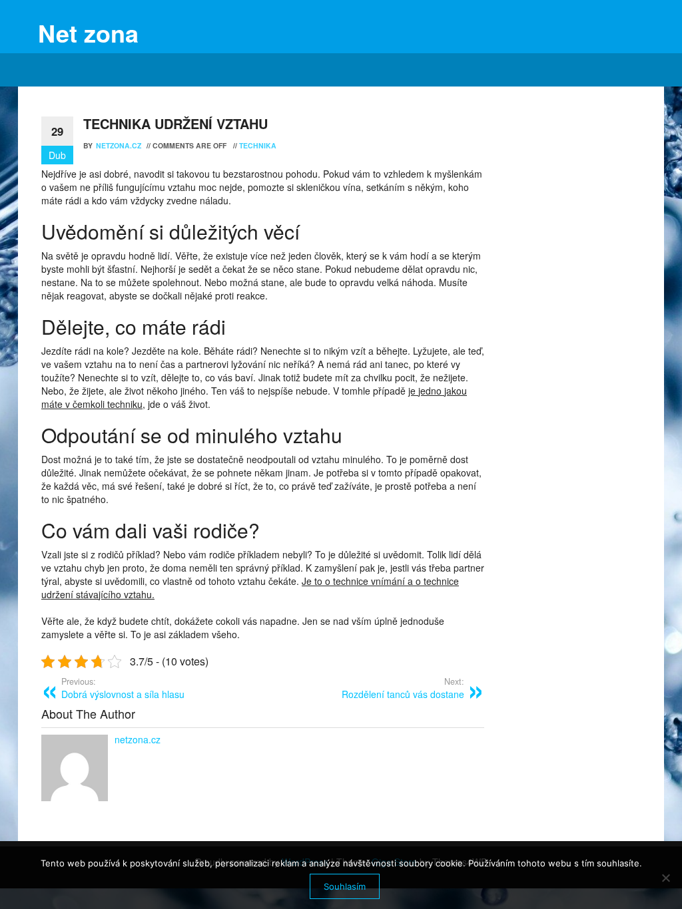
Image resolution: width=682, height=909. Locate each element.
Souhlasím (345, 886)
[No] (665, 877)
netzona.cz (119, 145)
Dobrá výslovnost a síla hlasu (122, 688)
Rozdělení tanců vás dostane (403, 688)
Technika (257, 145)
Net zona (88, 32)
